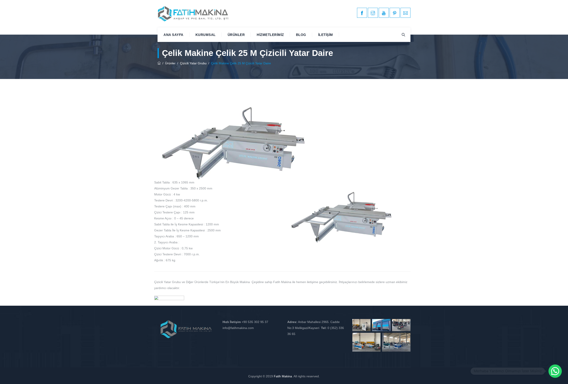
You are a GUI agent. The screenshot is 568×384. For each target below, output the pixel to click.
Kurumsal (205, 35)
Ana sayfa (173, 35)
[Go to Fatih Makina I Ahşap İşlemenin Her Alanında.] (159, 63)
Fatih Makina (283, 376)
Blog (301, 35)
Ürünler (236, 35)
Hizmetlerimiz (270, 35)
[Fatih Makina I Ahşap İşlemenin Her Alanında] (193, 14)
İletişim (325, 35)
